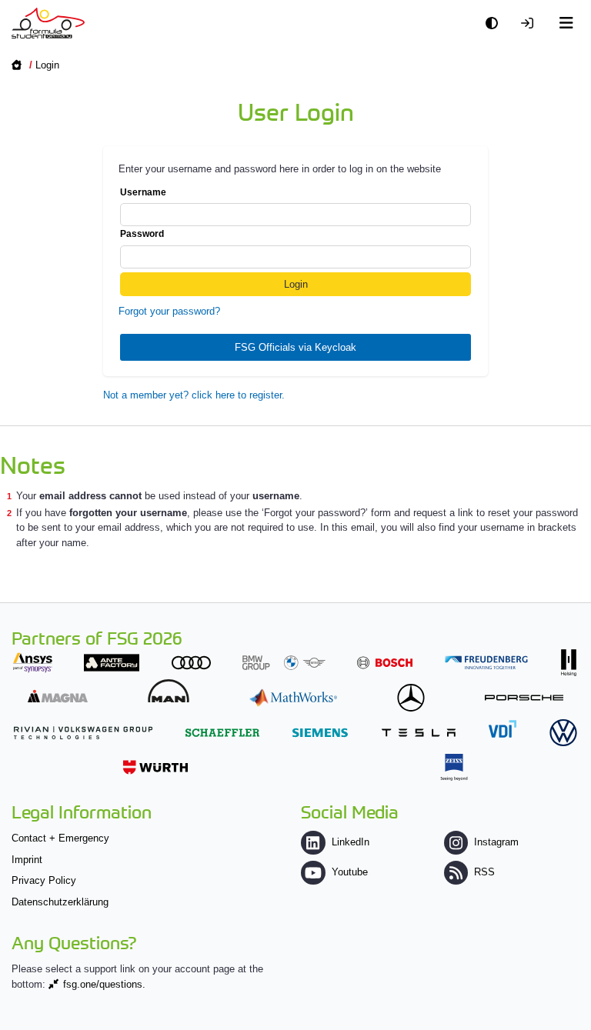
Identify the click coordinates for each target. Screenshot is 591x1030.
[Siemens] (320, 732)
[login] (531, 23)
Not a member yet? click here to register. (194, 395)
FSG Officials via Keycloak (295, 347)
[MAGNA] (58, 695)
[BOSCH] (384, 662)
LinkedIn (350, 842)
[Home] (48, 23)
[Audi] (191, 662)
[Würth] (155, 767)
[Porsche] (524, 697)
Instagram (496, 842)
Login (47, 65)
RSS (484, 872)
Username (143, 192)
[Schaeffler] (222, 732)
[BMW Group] (284, 662)
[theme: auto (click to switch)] (496, 23)
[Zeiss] (454, 767)
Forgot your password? (169, 311)
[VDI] (502, 728)
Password (142, 233)
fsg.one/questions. (104, 984)
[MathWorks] (293, 697)
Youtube (349, 872)
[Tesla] (419, 732)
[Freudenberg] (486, 662)
